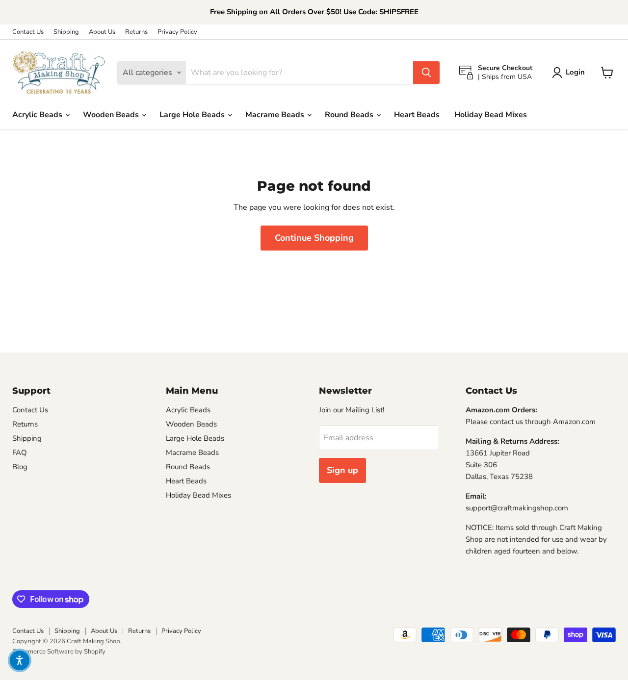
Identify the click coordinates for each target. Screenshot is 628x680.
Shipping (66, 32)
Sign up (342, 470)
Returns (136, 32)
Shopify (94, 651)
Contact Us (28, 32)
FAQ (19, 452)
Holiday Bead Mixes (490, 114)
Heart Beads (417, 114)
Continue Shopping (314, 238)
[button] (19, 660)
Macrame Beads (275, 114)
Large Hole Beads (193, 114)
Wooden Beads (112, 114)
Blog (19, 467)
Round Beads (350, 114)
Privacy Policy (177, 32)
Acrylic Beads (38, 114)
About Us (102, 32)
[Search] (426, 72)
